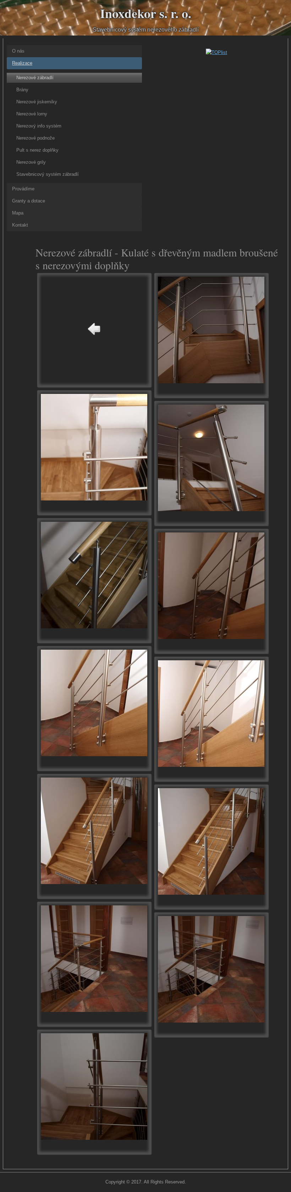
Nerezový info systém (38, 126)
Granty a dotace (28, 201)
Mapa (17, 213)
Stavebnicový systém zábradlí (47, 174)
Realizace (22, 63)
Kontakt (20, 225)
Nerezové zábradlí (35, 77)
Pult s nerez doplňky (37, 150)
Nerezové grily (31, 162)
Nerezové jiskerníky (36, 101)
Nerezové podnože (35, 138)
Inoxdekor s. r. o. (145, 13)
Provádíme (23, 188)
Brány (22, 89)
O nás (18, 51)
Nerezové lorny (31, 114)
